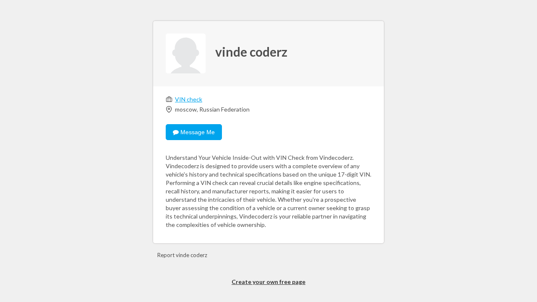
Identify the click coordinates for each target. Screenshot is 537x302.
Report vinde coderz (182, 255)
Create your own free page (268, 281)
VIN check (188, 99)
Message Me (197, 132)
